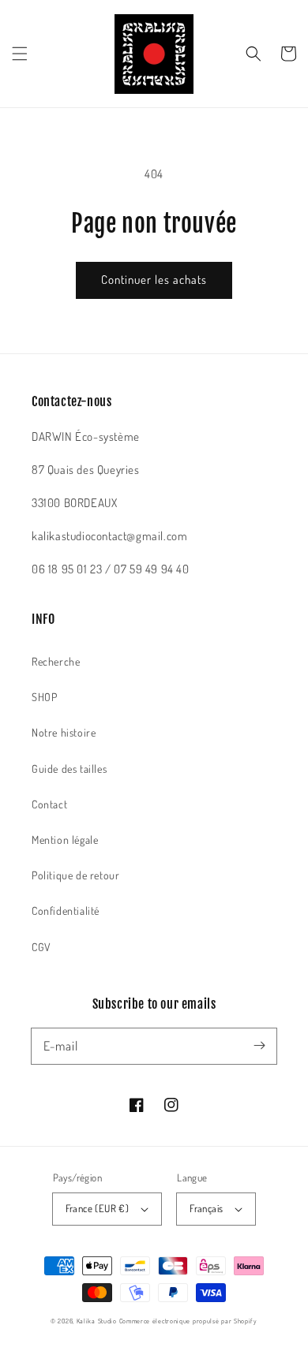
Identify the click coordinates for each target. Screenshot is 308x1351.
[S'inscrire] (259, 1045)
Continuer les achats (154, 279)
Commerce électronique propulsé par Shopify (188, 1320)
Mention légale (65, 839)
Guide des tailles (69, 768)
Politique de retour (75, 875)
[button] (19, 53)
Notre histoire (64, 732)
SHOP (44, 696)
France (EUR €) (98, 1208)
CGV (41, 947)
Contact (49, 804)
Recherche (56, 661)
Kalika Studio (97, 1320)
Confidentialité (66, 910)
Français (206, 1208)
